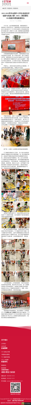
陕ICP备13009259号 (18, 400)
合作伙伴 (3, 346)
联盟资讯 (3, 365)
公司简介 (3, 343)
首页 (5, 8)
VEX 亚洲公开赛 (5, 352)
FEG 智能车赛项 (5, 357)
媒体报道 (3, 368)
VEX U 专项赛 (4, 359)
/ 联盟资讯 (9, 8)
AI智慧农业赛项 (5, 354)
